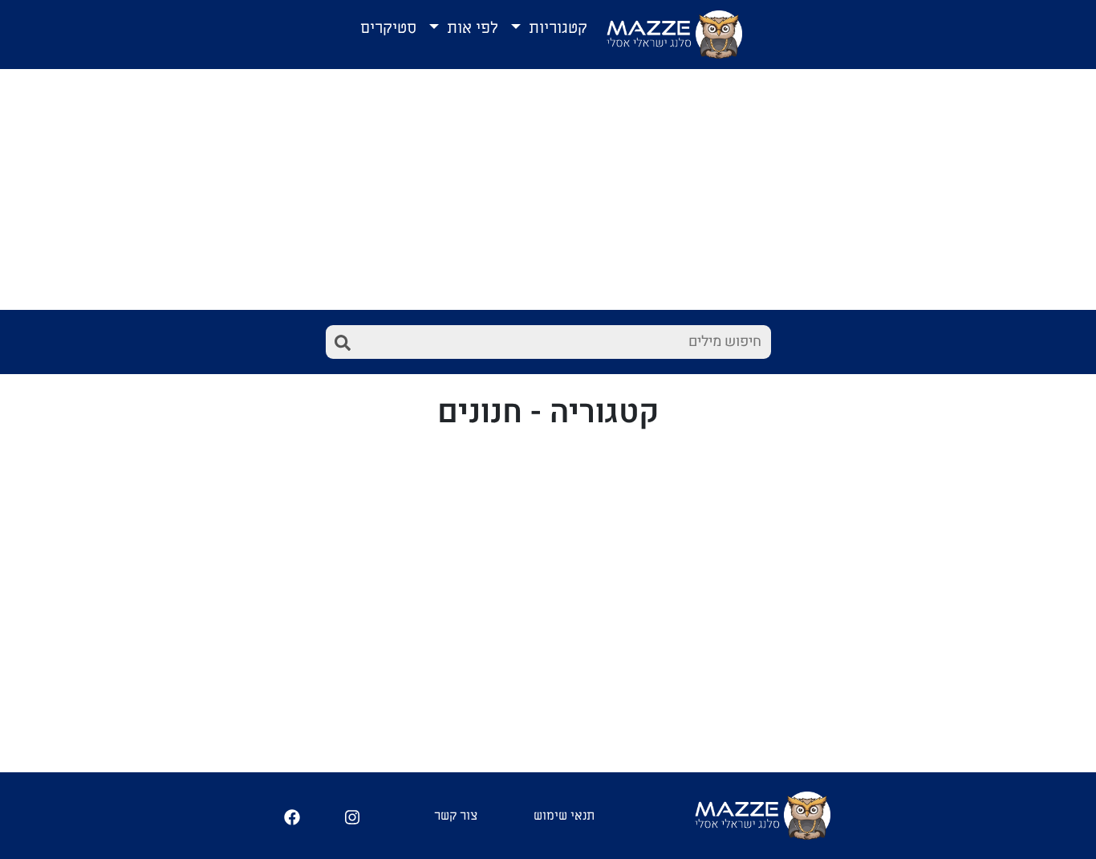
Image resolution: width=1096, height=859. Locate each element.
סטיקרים (388, 28)
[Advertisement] (548, 189)
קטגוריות (556, 28)
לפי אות (470, 28)
